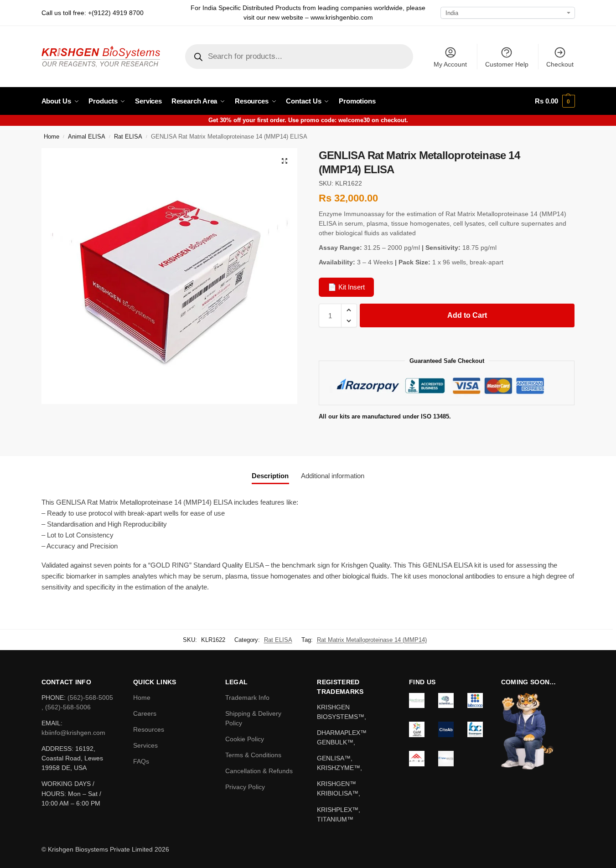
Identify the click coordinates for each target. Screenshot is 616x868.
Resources (148, 729)
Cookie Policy (244, 739)
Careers (144, 713)
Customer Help (506, 64)
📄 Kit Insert (346, 287)
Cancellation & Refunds (259, 771)
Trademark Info (247, 697)
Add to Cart (467, 315)
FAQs (141, 761)
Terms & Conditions (253, 755)
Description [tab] (270, 476)
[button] (555, 101)
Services (145, 745)
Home (51, 137)
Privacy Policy (245, 786)
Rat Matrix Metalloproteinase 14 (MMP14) (372, 639)
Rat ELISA (128, 137)
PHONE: (54, 697)
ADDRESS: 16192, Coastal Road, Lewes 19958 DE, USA (72, 758)
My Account (450, 64)
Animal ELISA (86, 137)
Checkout (560, 64)
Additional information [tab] (332, 476)
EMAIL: (51, 723)
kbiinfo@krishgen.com (73, 732)
